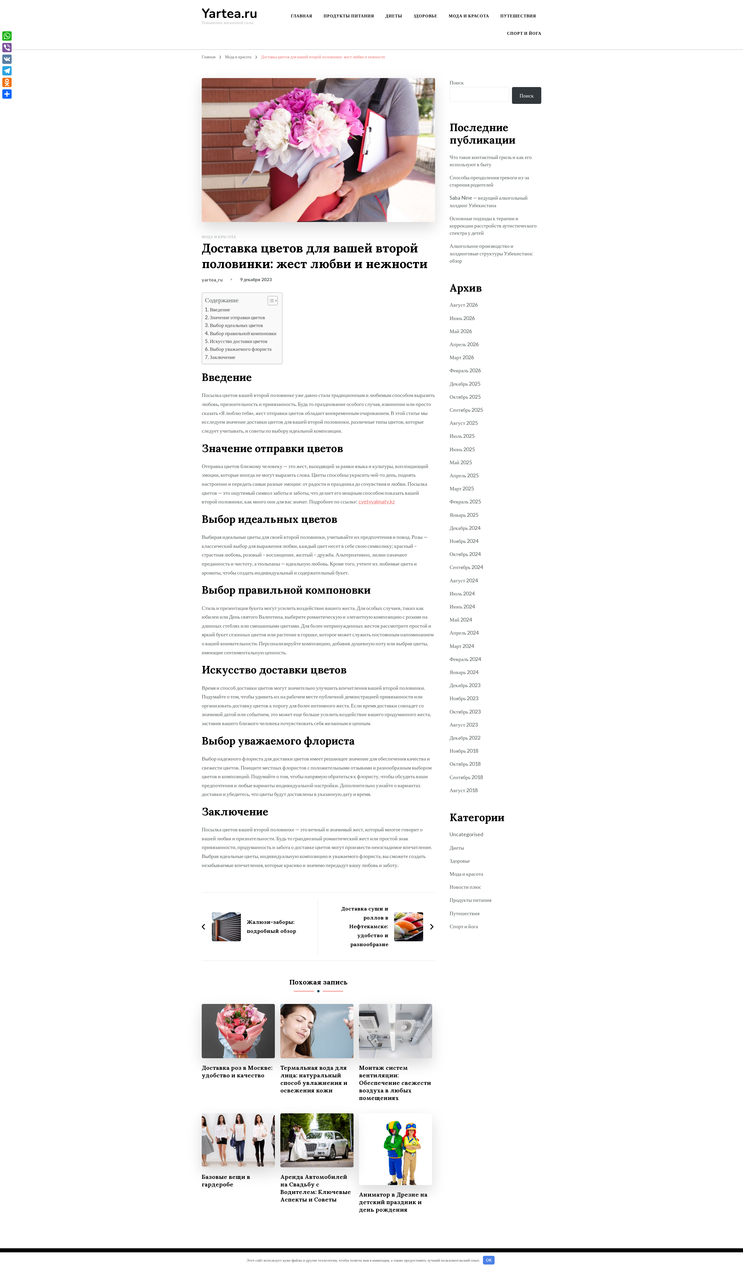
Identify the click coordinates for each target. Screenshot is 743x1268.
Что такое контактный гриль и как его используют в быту (491, 160)
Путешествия (518, 15)
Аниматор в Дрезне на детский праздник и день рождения (393, 1202)
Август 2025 (464, 423)
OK (489, 1260)
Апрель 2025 (464, 475)
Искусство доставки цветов (238, 341)
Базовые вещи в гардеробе (226, 1180)
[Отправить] (7, 94)
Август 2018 (464, 790)
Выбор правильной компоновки (243, 333)
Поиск (457, 82)
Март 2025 (462, 488)
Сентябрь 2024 (466, 567)
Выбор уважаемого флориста (241, 349)
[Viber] (7, 47)
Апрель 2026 (464, 344)
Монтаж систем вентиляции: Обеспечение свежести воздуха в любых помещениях (395, 1082)
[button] (269, 301)
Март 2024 (462, 646)
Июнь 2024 (462, 606)
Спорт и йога (524, 33)
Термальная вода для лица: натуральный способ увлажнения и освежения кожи (313, 1079)
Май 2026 (461, 331)
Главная (301, 15)
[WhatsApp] (7, 36)
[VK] (7, 59)
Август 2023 (464, 724)
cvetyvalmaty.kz (376, 501)
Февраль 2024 (465, 659)
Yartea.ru (229, 14)
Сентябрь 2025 (466, 410)
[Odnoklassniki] (7, 82)
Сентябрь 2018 (466, 777)
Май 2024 (461, 619)
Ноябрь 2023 (464, 698)
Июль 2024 (462, 593)
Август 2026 (464, 304)
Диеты (393, 15)
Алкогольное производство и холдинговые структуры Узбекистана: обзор (491, 253)
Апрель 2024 (464, 632)
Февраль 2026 (465, 370)
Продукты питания (349, 15)
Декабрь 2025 (465, 383)
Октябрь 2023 (465, 711)
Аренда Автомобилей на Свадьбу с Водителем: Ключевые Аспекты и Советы (315, 1188)
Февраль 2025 (465, 501)
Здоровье (425, 15)
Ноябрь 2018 (464, 750)
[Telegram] (7, 71)
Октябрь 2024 (465, 554)
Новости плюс (465, 887)
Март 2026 (462, 357)
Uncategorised (466, 834)
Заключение (222, 357)
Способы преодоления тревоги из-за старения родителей (489, 181)
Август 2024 (464, 580)
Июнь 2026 (462, 318)
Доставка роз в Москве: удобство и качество (237, 1071)
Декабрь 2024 (465, 528)
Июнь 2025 (462, 449)
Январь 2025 (464, 515)
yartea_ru (212, 279)
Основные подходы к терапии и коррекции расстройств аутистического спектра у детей (493, 225)
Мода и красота (469, 15)
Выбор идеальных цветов (236, 325)
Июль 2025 (462, 436)
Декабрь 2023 (465, 685)
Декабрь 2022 (465, 737)
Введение (220, 309)
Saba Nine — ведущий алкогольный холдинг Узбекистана (489, 201)
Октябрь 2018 (465, 764)
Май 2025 (461, 462)
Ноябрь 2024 (464, 541)
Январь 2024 (464, 672)
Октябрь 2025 (465, 396)
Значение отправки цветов (237, 317)
